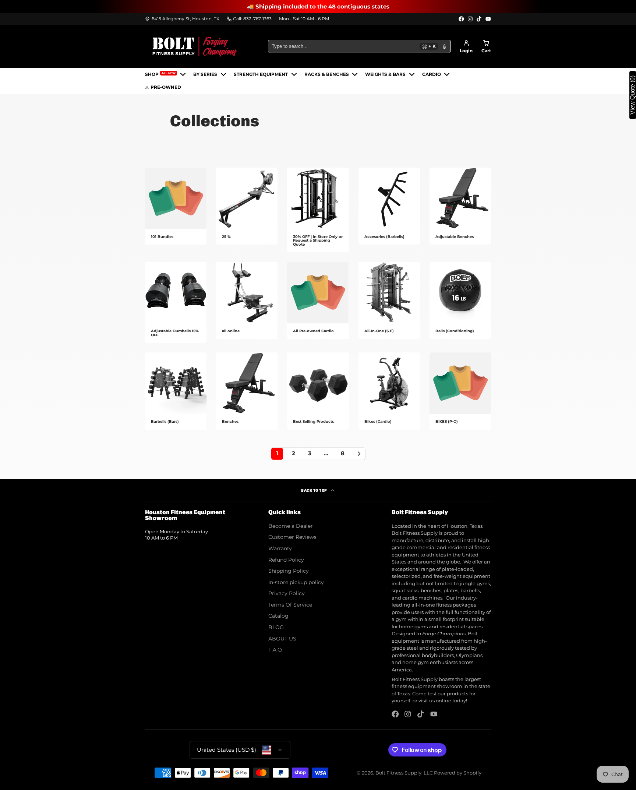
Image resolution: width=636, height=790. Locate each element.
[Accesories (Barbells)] (389, 206)
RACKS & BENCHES (326, 74)
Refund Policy (286, 559)
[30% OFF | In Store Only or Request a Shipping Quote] (318, 210)
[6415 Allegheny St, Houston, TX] (182, 19)
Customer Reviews (292, 537)
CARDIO (431, 74)
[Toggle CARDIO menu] (446, 74)
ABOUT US (282, 638)
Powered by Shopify (457, 773)
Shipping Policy (288, 571)
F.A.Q (275, 649)
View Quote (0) (632, 95)
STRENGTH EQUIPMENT (261, 74)
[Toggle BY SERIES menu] (223, 74)
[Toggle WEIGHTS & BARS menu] (411, 74)
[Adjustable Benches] (460, 206)
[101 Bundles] (175, 206)
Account (466, 46)
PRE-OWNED (166, 87)
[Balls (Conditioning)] (460, 300)
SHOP (160, 74)
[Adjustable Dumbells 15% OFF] (175, 302)
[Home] (194, 46)
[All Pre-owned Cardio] (318, 300)
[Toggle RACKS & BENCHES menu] (354, 74)
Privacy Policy (286, 593)
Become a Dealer (290, 526)
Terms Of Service (290, 604)
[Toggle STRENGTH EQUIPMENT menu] (294, 74)
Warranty (280, 548)
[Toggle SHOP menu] (183, 74)
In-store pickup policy (296, 582)
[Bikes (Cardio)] (389, 391)
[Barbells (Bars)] (175, 391)
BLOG (276, 627)
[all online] (247, 300)
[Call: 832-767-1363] (249, 19)
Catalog (278, 615)
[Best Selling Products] (318, 391)
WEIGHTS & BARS (385, 74)
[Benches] (247, 391)
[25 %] (247, 206)
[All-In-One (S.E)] (389, 300)
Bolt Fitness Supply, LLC (404, 773)
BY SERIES (205, 74)
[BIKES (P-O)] (460, 391)
